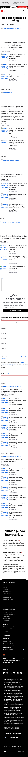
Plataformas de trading (9, 609)
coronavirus (5, 89)
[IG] (3, 11)
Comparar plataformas (9, 614)
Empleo (11, 746)
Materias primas (7, 453)
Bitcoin (3, 383)
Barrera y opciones (8, 599)
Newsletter (6, 631)
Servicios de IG (7, 597)
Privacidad (19, 660)
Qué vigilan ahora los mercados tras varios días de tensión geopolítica (18, 247)
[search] (23, 11)
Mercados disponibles (9, 582)
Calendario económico (9, 627)
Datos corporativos (18, 658)
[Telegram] (21, 673)
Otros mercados (7, 593)
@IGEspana (9, 373)
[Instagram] (7, 673)
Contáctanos (6, 635)
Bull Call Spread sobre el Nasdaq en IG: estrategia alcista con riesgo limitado (17, 205)
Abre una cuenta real (22, 7)
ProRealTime (6, 618)
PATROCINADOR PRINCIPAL (13, 733)
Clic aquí (10, 649)
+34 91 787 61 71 (10, 643)
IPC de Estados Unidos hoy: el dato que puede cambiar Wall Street (18, 66)
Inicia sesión (13, 7)
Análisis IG (5, 624)
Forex (2, 219)
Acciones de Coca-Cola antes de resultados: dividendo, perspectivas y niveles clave (13, 44)
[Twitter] (11, 673)
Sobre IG (10, 662)
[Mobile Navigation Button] (26, 11)
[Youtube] (14, 673)
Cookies (5, 662)
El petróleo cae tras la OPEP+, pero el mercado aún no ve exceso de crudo (17, 513)
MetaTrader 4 (6, 620)
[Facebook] (4, 673)
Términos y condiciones (9, 660)
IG (3, 658)
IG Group (6, 746)
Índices (3, 157)
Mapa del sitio (8, 658)
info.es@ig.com (7, 641)
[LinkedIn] (18, 673)
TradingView (6, 616)
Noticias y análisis (7, 629)
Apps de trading (7, 612)
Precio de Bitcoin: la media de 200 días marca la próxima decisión (18, 400)
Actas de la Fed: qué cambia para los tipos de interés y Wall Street (17, 257)
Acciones (11, 322)
